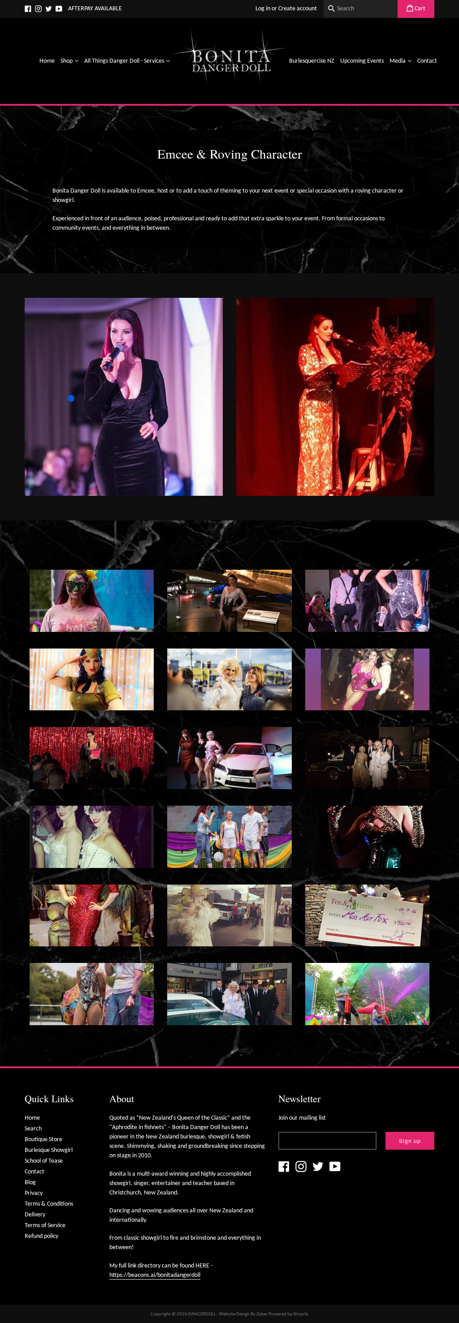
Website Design (234, 1314)
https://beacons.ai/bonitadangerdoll (154, 1275)
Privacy (34, 1193)
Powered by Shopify (288, 1314)
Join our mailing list (302, 1118)
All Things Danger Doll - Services (128, 60)
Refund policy (41, 1236)
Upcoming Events (362, 61)
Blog (30, 1182)
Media (402, 60)
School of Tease (44, 1161)
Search (33, 1128)
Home (47, 61)
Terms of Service (45, 1225)
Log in (262, 8)
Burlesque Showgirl (49, 1150)
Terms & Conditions (49, 1204)
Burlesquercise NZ (311, 61)
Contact (427, 61)
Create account (297, 8)
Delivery (35, 1214)
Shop (71, 60)
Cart (419, 8)
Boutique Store (43, 1139)
